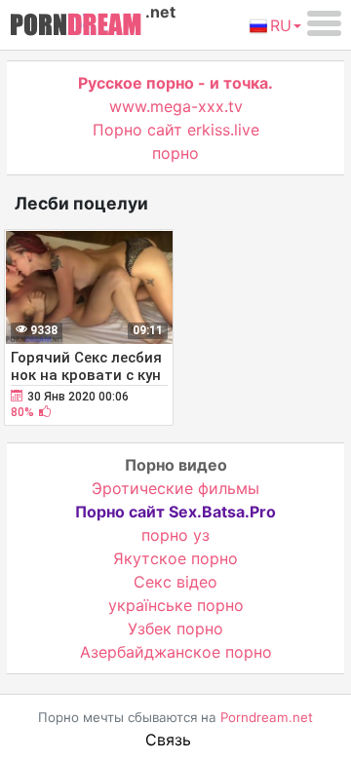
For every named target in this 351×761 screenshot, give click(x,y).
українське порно (176, 605)
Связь (168, 739)
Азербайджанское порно (176, 652)
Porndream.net (266, 717)
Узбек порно (175, 628)
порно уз (175, 535)
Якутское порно (175, 558)
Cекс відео (175, 581)
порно (175, 153)
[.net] (75, 27)
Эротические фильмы (175, 488)
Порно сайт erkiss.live (176, 129)
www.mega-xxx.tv (176, 106)
